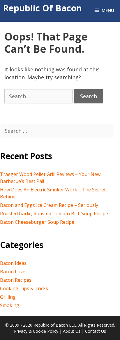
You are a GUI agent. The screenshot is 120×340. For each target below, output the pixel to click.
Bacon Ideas (13, 263)
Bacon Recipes (15, 280)
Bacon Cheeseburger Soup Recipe (37, 222)
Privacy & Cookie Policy (36, 331)
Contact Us (95, 331)
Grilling (8, 297)
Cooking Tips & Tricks (24, 288)
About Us (71, 331)
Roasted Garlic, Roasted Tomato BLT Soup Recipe (54, 213)
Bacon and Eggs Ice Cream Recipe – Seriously (49, 205)
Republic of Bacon (42, 8)
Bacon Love (12, 271)
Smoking (9, 305)
